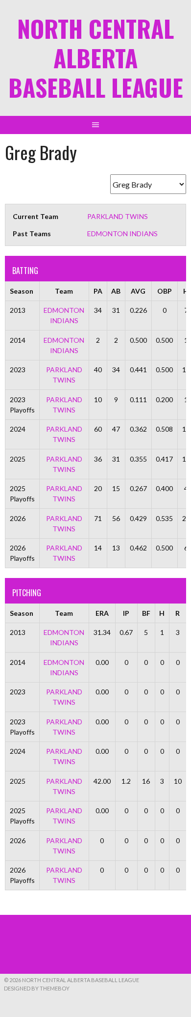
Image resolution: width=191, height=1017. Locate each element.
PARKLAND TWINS (117, 216)
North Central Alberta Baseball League (95, 58)
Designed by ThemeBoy (37, 988)
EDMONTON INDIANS (122, 233)
